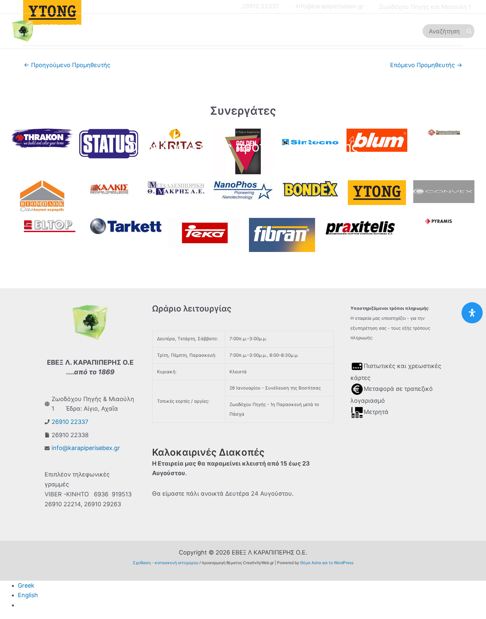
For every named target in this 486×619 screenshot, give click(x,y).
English (28, 595)
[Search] (469, 31)
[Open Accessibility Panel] (472, 312)
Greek (26, 585)
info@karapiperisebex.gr (330, 6)
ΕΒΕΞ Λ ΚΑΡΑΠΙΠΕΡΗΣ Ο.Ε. (85, 27)
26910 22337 (260, 6)
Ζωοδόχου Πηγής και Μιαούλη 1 (425, 6)
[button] (240, 31)
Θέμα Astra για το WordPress (326, 562)
